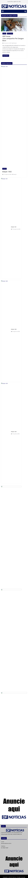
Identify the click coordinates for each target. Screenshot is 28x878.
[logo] (14, 829)
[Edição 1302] (14, 116)
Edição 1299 (13, 431)
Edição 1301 (13, 227)
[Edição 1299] (5, 433)
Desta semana (9, 33)
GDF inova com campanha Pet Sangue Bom (13, 38)
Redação (15, 43)
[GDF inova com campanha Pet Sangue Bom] (14, 24)
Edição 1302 (7, 171)
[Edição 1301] (5, 228)
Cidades (4, 33)
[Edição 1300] (5, 330)
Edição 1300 (13, 329)
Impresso (4, 168)
